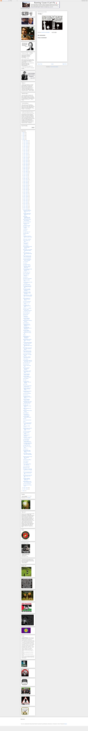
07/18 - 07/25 (25, 172)
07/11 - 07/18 (25, 174)
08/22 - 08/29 (25, 165)
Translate (29, 497)
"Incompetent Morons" (26, 264)
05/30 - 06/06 (25, 182)
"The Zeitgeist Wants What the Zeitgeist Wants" (27, 443)
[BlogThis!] (53, 32)
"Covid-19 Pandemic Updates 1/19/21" (26, 400)
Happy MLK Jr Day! (26, 467)
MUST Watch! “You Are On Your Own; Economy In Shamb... (27, 348)
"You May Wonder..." (26, 439)
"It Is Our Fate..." (26, 394)
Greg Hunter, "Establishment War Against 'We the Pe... (27, 217)
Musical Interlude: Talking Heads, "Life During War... (27, 340)
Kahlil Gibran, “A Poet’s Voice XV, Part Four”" (27, 357)
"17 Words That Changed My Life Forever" (27, 386)
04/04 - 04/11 (25, 193)
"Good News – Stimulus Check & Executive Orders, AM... (27, 266)
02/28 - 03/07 (25, 200)
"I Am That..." (25, 230)
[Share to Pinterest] (56, 32)
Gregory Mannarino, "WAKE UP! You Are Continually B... (27, 296)
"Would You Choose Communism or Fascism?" (26, 368)
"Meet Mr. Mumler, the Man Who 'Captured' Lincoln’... (27, 457)
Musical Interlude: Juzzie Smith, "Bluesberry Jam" (27, 482)
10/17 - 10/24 (25, 154)
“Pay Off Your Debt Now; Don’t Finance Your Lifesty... (27, 211)
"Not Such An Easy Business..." (26, 223)
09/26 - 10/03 (25, 158)
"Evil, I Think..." (25, 384)
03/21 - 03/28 (25, 196)
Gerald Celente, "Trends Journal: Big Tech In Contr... (27, 371)
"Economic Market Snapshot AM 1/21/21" (27, 331)
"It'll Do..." (24, 421)
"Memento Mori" (25, 314)
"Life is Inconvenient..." (27, 466)
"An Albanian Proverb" (26, 225)
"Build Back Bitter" (26, 233)
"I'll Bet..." (24, 234)
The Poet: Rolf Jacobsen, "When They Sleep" (27, 260)
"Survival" (24, 418)
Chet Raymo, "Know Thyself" (26, 227)
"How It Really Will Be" (26, 284)
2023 (23, 136)
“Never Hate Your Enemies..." (26, 275)
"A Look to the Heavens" (27, 221)
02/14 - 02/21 (25, 203)
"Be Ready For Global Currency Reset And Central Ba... (26, 290)
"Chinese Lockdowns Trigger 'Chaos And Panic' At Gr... (26, 479)
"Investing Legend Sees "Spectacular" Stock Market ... (27, 214)
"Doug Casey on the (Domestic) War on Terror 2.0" (27, 345)
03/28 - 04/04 (25, 195)
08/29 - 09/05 (25, 164)
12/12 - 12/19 (25, 143)
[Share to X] (54, 32)
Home (52, 64)
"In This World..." (26, 462)
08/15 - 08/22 (25, 167)
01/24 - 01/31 (25, 207)
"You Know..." (25, 263)
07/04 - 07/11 (25, 175)
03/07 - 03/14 (25, 199)
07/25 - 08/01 (25, 171)
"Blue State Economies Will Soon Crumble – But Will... (27, 476)
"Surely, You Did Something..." (25, 243)
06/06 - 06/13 (25, 181)
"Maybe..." (24, 334)
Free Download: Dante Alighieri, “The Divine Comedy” (27, 451)
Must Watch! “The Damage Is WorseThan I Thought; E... (27, 470)
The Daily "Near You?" (26, 272)
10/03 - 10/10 (25, 157)
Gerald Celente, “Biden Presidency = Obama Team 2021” (27, 293)
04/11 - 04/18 (25, 192)
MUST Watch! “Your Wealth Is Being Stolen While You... (27, 250)
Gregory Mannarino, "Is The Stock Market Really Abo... (27, 253)
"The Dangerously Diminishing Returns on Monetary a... (27, 328)
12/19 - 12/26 (25, 142)
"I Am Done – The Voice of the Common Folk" (27, 437)
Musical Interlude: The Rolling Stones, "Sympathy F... (26, 337)
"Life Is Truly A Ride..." (26, 273)
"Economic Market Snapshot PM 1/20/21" (27, 376)
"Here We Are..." (25, 277)
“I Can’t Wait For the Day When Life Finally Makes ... (27, 454)
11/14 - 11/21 (25, 149)
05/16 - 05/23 (25, 185)
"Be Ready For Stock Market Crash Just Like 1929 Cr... (27, 397)
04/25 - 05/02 (25, 189)
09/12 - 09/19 (25, 161)
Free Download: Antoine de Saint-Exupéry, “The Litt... (27, 361)
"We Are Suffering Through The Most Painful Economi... (27, 247)
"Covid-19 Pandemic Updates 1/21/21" (26, 318)
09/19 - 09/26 (25, 160)
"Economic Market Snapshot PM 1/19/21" (27, 417)
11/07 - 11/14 (25, 150)
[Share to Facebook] (55, 32)
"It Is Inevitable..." (26, 261)
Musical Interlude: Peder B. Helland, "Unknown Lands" (27, 429)
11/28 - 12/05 (25, 146)
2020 (23, 490)
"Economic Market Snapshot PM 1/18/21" (27, 441)
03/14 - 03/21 (25, 197)
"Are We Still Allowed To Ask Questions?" (27, 282)
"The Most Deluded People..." (26, 433)
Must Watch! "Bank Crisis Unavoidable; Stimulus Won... (27, 286)
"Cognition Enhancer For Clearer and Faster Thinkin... (27, 389)
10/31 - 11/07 (25, 151)
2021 (23, 139)
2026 (23, 132)
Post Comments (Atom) (54, 66)
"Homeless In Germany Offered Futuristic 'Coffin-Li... (27, 237)
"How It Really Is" (26, 245)
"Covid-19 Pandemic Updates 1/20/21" (26, 374)
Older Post (65, 64)
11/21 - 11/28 (25, 147)
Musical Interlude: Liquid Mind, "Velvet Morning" (27, 256)
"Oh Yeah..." (25, 379)
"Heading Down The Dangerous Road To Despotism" (26, 325)
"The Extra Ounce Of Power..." (26, 303)
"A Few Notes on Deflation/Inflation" (26, 414)
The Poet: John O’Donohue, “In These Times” (27, 406)
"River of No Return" (26, 313)
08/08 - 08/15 (25, 168)
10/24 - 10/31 (25, 153)
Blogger (65, 723)
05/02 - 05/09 (25, 188)
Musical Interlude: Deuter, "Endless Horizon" (27, 391)
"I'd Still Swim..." (25, 229)
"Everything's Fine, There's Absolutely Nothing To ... (27, 402)
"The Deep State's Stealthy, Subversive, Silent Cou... (27, 343)
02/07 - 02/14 (25, 204)
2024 (23, 135)
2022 (23, 138)
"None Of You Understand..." (26, 316)
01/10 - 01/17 (25, 487)
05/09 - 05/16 (25, 186)
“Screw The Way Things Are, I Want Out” (27, 464)
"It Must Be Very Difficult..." (27, 459)
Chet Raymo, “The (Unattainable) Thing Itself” (27, 306)
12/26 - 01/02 (25, 140)
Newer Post (40, 64)
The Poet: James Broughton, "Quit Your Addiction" (27, 382)
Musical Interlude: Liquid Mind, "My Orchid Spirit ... (27, 351)
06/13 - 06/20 (25, 179)
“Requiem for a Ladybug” (27, 308)
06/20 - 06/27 (25, 178)
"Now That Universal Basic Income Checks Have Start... (27, 423)
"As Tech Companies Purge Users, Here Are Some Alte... (27, 473)
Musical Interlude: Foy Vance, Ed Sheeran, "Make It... (26, 299)
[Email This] (52, 32)
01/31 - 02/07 (25, 206)
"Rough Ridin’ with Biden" (27, 239)
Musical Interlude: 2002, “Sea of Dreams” (27, 220)
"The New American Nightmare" (26, 435)
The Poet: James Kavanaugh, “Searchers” (27, 310)
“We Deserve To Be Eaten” (27, 278)
